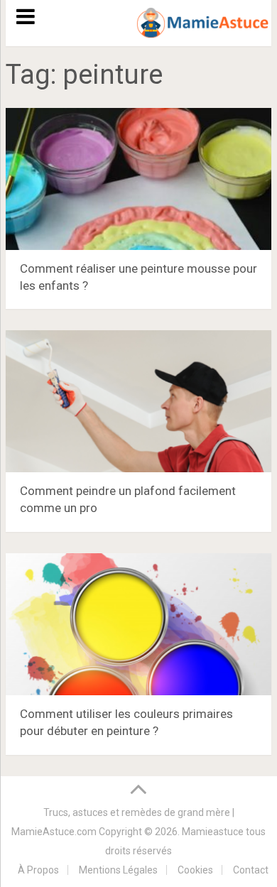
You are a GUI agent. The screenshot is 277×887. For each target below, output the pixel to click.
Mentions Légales (118, 870)
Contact (250, 870)
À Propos (38, 870)
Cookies (195, 870)
